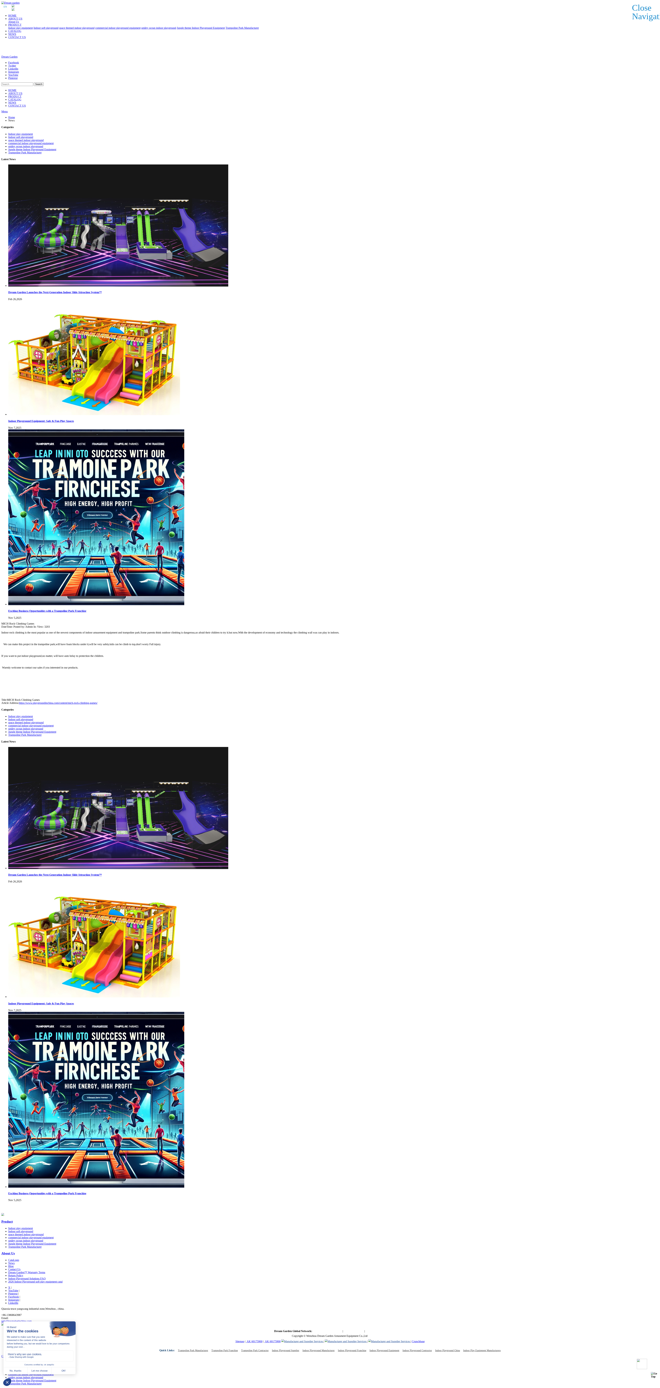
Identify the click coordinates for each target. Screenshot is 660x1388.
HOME (12, 15)
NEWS (12, 34)
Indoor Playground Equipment (384, 1350)
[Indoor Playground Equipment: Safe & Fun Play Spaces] (94, 414)
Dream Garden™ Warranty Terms (26, 1272)
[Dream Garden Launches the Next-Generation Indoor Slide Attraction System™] (118, 285)
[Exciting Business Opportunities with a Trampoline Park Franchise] (96, 604)
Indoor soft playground (46, 27)
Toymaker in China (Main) (327, 1331)
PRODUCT (14, 24)
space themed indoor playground (77, 27)
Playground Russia (376, 1331)
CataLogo (13, 1260)
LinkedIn (13, 1302)
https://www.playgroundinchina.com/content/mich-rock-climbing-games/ (58, 702)
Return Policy (15, 1275)
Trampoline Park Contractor (255, 1350)
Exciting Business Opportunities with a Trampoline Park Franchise (47, 610)
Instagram (13, 1299)
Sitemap (239, 1341)
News (11, 1263)
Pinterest (13, 1293)
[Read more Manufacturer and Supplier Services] (302, 1341)
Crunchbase (418, 1341)
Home (11, 117)
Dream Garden (9, 56)
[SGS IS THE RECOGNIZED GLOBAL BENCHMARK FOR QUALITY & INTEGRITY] (346, 1341)
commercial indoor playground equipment (118, 27)
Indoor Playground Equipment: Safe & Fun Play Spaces (41, 421)
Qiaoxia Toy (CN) (354, 1331)
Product (7, 1221)
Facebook (13, 1296)
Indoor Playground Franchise (352, 1350)
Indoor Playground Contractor (417, 1350)
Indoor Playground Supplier (285, 1350)
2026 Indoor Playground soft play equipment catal (35, 1281)
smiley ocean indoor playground (158, 27)
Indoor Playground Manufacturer (318, 1350)
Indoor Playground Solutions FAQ (27, 1278)
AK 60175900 (254, 1341)
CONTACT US (17, 37)
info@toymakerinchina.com (16, 1321)
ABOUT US (15, 18)
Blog (11, 1266)
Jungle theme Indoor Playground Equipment (201, 27)
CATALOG (14, 31)
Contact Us (14, 1269)
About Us (13, 21)
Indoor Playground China (447, 1350)
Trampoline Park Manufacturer (242, 27)
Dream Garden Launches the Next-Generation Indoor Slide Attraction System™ (55, 292)
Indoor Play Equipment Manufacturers (482, 1350)
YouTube (13, 1290)
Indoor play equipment (20, 27)
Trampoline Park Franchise (224, 1350)
